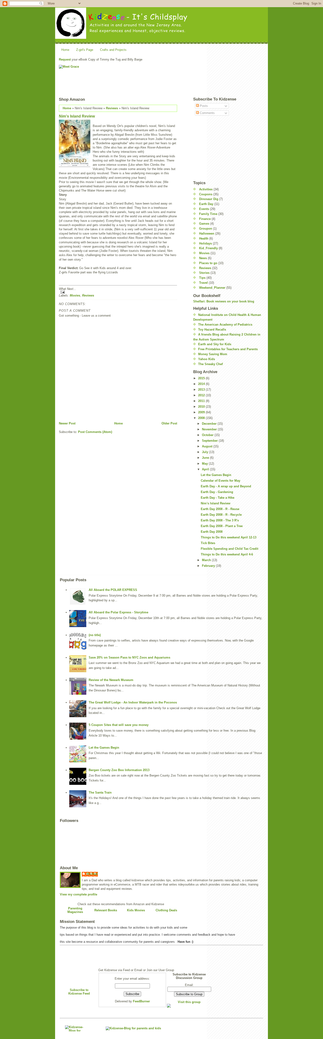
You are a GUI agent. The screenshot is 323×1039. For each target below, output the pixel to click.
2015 (202, 378)
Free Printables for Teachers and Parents (228, 349)
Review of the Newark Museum (111, 680)
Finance (205, 219)
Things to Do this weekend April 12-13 (228, 537)
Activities (206, 189)
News (203, 258)
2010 (202, 406)
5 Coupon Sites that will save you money (118, 725)
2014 (202, 384)
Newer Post (67, 423)
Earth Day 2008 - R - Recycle (221, 514)
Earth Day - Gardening (217, 492)
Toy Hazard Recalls (212, 329)
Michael (92, 874)
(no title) (95, 635)
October (208, 435)
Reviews (112, 108)
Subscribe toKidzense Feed (79, 991)
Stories (204, 273)
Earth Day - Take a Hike (217, 497)
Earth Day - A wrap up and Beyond (226, 486)
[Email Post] (118, 292)
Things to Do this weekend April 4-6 (227, 554)
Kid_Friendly (208, 248)
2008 (202, 418)
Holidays (205, 243)
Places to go (208, 263)
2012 (202, 395)
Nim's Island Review (77, 116)
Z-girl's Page (84, 50)
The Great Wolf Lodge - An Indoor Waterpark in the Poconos (133, 702)
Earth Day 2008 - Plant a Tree (222, 526)
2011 (202, 401)
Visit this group (189, 1002)
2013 (202, 389)
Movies (75, 295)
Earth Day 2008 (212, 531)
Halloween (206, 233)
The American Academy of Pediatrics (225, 324)
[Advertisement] (214, 75)
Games (204, 223)
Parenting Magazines (75, 910)
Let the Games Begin (216, 475)
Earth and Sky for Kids (214, 344)
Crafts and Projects (113, 50)
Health (203, 238)
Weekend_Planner (212, 287)
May (205, 463)
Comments (207, 113)
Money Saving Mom (212, 354)
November (210, 429)
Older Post (169, 423)
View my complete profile (78, 894)
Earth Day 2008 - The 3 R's (220, 520)
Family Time (208, 214)
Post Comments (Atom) (95, 432)
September (210, 440)
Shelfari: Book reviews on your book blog (223, 301)
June (206, 457)
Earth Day (206, 204)
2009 (202, 412)
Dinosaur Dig (208, 199)
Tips (202, 277)
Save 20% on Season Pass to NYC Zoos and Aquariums (129, 657)
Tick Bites (208, 543)
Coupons (205, 194)
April (206, 469)
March (207, 560)
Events (204, 209)
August (207, 446)
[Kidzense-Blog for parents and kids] (75, 1028)
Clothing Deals (166, 910)
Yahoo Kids (206, 359)
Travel (203, 282)
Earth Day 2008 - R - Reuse (220, 509)
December (210, 423)
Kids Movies (136, 910)
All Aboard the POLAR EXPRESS (113, 590)
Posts (203, 106)
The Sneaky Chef (210, 364)
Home (65, 50)
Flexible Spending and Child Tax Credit (229, 548)
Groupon (205, 228)
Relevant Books (105, 910)
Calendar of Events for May (220, 480)
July (205, 452)
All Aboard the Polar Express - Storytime (118, 612)
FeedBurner (141, 1001)
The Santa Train (100, 792)
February (209, 566)
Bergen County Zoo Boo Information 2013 (119, 770)
